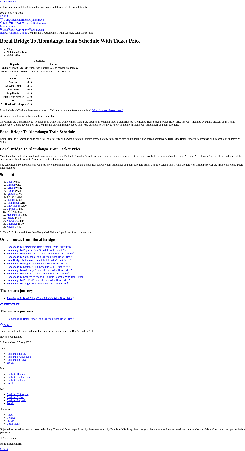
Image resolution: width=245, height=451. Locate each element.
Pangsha (11, 193)
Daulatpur (12, 223)
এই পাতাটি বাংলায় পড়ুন (10, 304)
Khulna (10, 226)
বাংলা (6, 15)
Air (20, 23)
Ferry (27, 23)
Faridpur (11, 187)
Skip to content (8, 1)
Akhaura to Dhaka (16, 353)
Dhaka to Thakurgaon (18, 377)
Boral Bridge (20, 32)
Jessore (10, 217)
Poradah (11, 199)
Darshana (12, 208)
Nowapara (12, 220)
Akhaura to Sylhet (16, 359)
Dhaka (10, 181)
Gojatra (7, 325)
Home (3, 32)
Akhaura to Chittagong (19, 356)
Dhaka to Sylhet (15, 397)
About (10, 414)
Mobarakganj (14, 214)
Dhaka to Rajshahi (16, 400)
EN (2, 15)
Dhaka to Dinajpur (16, 374)
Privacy (11, 420)
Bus (13, 23)
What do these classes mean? (107, 110)
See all (10, 362)
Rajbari (10, 190)
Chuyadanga (13, 205)
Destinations (39, 23)
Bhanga (11, 184)
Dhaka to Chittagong (18, 394)
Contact (11, 417)
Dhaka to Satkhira (16, 380)
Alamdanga (13, 202)
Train (5, 23)
